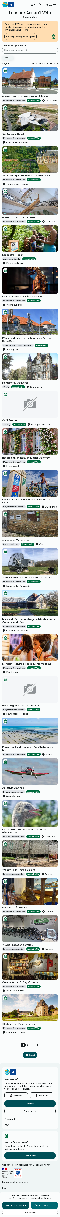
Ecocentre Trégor (12, 254)
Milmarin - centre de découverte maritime (26, 663)
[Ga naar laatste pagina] (36, 1045)
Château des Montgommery (18, 1023)
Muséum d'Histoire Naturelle (18, 217)
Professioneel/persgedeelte (15, 1182)
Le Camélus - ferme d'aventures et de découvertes (24, 831)
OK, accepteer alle (44, 1205)
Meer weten (30, 1155)
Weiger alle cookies (16, 1205)
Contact (30, 1103)
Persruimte (10, 1119)
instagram (18, 1095)
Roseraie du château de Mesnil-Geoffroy (26, 457)
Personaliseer (30, 1212)
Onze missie (30, 1111)
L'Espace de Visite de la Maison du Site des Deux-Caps (27, 340)
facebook (44, 1095)
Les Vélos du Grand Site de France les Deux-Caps (28, 501)
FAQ (6, 1125)
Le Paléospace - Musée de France (22, 296)
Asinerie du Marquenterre (17, 540)
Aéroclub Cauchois (13, 787)
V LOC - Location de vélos (17, 944)
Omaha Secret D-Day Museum (20, 982)
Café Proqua (9, 420)
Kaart (32, 1055)
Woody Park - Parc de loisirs (18, 869)
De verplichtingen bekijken (20, 36)
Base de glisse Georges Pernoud (21, 705)
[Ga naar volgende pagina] (32, 1045)
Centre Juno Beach (13, 133)
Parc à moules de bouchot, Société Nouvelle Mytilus (28, 749)
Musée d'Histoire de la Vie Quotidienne (25, 96)
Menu (49, 5)
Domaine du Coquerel (15, 382)
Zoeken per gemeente (14, 45)
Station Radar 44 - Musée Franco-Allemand (27, 577)
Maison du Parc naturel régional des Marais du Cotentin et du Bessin (29, 621)
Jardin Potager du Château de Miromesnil (26, 175)
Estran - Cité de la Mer (15, 907)
